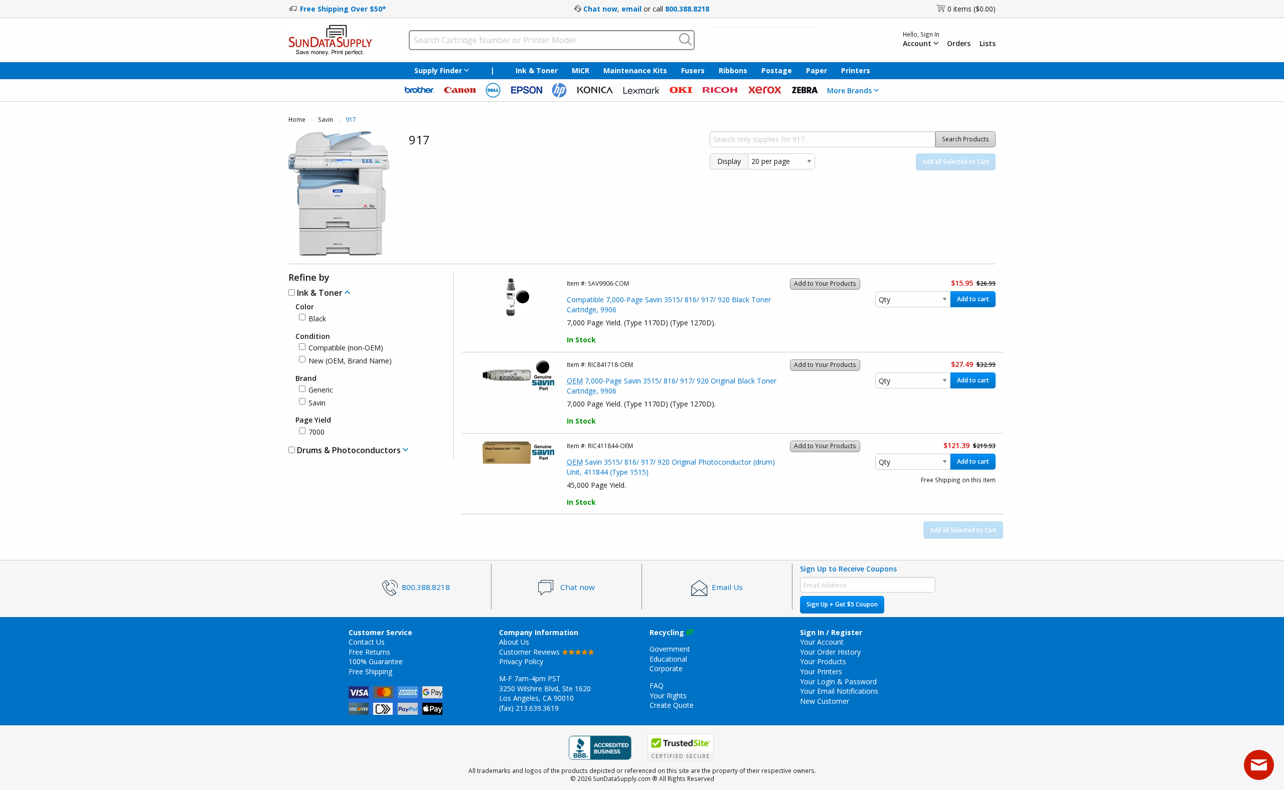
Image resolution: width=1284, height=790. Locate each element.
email (631, 9)
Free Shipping (370, 671)
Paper (816, 70)
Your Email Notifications (839, 691)
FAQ (657, 685)
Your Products (823, 661)
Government (670, 649)
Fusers (693, 70)
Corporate (666, 668)
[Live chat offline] (1259, 765)
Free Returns (369, 652)
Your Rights (668, 695)
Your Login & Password (838, 681)
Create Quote (672, 705)
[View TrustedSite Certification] (680, 747)
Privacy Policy (521, 661)
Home (296, 119)
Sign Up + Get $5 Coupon (842, 604)
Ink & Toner (537, 70)
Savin (325, 119)
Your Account (822, 642)
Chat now (600, 9)
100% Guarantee (376, 661)
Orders (959, 43)
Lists (988, 43)
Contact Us (367, 642)
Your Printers (821, 671)
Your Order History (830, 652)
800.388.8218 (687, 9)
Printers (855, 70)
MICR (580, 70)
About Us (514, 642)
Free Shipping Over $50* (343, 9)
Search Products (965, 139)
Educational (668, 659)
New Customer (824, 701)
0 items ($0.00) (971, 9)
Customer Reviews (530, 652)
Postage (776, 70)
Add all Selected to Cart (955, 161)
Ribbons (733, 70)
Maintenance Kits (635, 70)
